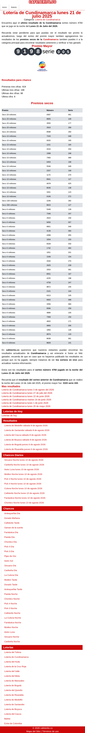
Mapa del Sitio (33, 731)
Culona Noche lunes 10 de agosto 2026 (23, 488)
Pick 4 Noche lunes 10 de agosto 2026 (22, 484)
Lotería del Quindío (13, 690)
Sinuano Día (10, 565)
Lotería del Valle (12, 671)
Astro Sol (8, 561)
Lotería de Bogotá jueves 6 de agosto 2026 (24, 444)
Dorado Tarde (10, 584)
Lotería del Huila (12, 662)
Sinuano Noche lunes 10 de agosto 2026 (23, 460)
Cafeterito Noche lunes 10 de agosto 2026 (24, 493)
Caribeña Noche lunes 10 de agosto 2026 (24, 465)
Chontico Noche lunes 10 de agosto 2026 (24, 503)
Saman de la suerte (13, 527)
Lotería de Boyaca (13, 709)
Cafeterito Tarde (11, 523)
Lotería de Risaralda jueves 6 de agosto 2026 (26, 449)
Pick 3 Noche (10, 608)
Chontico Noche (12, 599)
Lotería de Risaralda (14, 695)
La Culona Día (11, 575)
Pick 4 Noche (10, 603)
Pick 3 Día (9, 551)
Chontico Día (10, 542)
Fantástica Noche (12, 622)
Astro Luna (9, 632)
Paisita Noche (11, 594)
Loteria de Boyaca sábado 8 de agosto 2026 (25, 440)
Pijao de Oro (10, 556)
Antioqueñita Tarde (13, 589)
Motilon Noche (11, 627)
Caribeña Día (10, 570)
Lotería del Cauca (12, 714)
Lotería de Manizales (14, 681)
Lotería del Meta (12, 676)
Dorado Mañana (12, 518)
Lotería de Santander (14, 704)
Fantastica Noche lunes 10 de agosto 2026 (24, 498)
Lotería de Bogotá (12, 685)
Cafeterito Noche (12, 613)
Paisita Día (9, 537)
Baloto (14, 7)
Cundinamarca (50, 39)
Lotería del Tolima (12, 652)
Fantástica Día (11, 532)
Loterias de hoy (9, 415)
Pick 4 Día (9, 546)
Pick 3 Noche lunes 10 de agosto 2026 (22, 479)
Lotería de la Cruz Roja (15, 666)
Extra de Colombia (13, 723)
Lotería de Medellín (13, 700)
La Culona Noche (12, 618)
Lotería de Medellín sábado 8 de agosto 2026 (26, 425)
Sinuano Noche (11, 637)
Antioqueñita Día (12, 513)
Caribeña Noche (12, 641)
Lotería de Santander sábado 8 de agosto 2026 (26, 430)
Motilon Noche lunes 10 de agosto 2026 (23, 474)
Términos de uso (50, 731)
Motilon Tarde (10, 580)
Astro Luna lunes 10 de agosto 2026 (21, 469)
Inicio (4, 7)
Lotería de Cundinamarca (47, 19)
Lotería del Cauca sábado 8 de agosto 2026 (25, 435)
